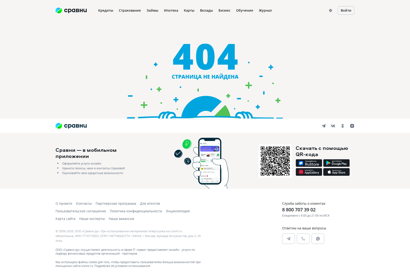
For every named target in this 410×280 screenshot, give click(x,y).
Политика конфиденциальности (136, 211)
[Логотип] (71, 126)
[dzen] (352, 125)
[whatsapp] (318, 238)
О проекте (64, 203)
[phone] (303, 238)
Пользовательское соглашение (81, 211)
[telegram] (323, 125)
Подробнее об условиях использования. (122, 266)
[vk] (333, 125)
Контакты (84, 203)
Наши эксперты (92, 218)
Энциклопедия (178, 211)
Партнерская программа (116, 203)
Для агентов (150, 203)
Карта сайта (65, 218)
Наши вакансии (121, 218)
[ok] (342, 125)
